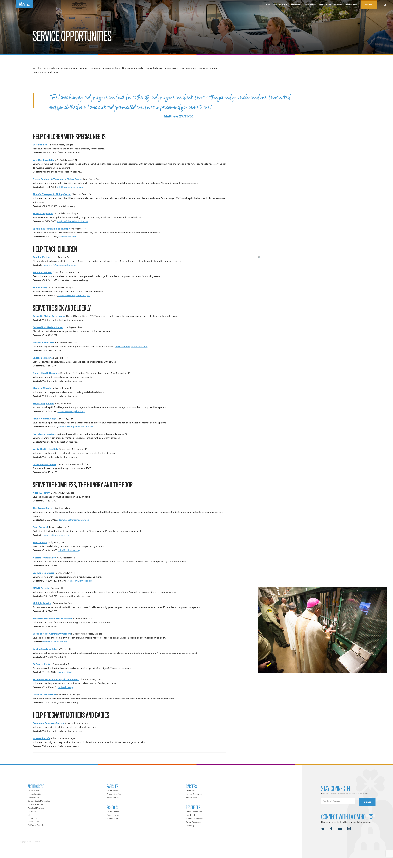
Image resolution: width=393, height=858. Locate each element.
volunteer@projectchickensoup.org (75, 427)
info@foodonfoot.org (69, 550)
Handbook (190, 815)
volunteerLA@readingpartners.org (59, 265)
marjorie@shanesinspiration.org (73, 221)
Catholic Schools (114, 815)
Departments (33, 798)
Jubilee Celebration (195, 819)
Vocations (190, 791)
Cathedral (32, 812)
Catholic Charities (35, 805)
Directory (190, 826)
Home (267, 5)
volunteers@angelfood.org (71, 411)
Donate (368, 5)
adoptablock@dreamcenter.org (73, 520)
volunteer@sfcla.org (67, 672)
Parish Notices (113, 798)
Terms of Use (33, 822)
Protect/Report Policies (345, 5)
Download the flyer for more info (131, 347)
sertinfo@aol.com (67, 237)
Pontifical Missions (36, 808)
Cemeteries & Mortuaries (39, 801)
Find (321, 5)
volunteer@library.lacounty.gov (74, 296)
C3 (29, 815)
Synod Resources (193, 822)
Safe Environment (194, 812)
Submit (367, 802)
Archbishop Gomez (36, 794)
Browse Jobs (191, 798)
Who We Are (33, 791)
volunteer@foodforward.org (56, 535)
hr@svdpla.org (65, 687)
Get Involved (309, 5)
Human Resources (194, 794)
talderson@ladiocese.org (54, 642)
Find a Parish (112, 791)
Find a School (113, 812)
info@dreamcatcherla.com (70, 187)
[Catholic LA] (24, 4)
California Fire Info (36, 825)
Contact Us (32, 818)
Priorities (295, 5)
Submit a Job (112, 819)
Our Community (280, 5)
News (328, 5)
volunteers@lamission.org (80, 581)
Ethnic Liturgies (114, 794)
